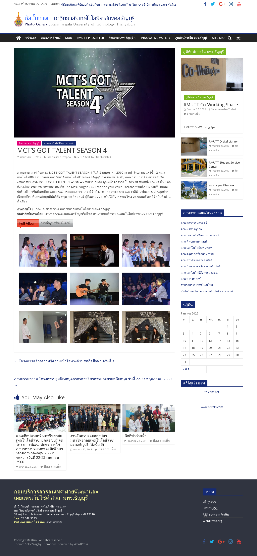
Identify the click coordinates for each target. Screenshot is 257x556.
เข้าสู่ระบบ (209, 501)
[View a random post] (238, 38)
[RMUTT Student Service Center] (194, 161)
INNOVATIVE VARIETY (155, 38)
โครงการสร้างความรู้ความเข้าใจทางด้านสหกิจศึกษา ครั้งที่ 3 (64, 361)
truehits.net (212, 392)
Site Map (218, 38)
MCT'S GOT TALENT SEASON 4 (94, 157)
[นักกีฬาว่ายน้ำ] (148, 406)
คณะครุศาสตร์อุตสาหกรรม (197, 254)
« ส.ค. (186, 369)
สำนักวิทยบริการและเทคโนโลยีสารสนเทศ (207, 291)
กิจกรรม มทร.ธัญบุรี (121, 38)
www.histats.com (212, 407)
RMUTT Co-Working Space (211, 104)
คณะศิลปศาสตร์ (191, 279)
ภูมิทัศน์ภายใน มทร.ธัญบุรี (191, 38)
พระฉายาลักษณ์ (50, 38)
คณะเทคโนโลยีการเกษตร (197, 248)
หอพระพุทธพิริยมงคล (222, 185)
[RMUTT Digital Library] (194, 140)
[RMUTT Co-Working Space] (212, 60)
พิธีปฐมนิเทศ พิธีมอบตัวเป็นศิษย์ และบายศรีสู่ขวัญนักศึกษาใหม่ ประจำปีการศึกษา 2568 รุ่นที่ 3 (118, 4)
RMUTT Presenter (90, 38)
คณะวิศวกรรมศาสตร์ (194, 223)
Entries (210, 508)
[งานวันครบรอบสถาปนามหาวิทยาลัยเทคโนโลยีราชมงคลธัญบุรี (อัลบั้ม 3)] (94, 406)
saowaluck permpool (59, 157)
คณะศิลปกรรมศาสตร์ (194, 241)
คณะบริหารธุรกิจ (191, 229)
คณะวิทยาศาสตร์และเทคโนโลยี (200, 266)
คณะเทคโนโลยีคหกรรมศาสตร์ (200, 235)
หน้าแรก (30, 38)
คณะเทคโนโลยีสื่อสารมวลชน (59, 143)
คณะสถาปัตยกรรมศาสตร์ (196, 260)
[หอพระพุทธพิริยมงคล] (194, 183)
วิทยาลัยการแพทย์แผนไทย (197, 285)
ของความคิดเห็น (216, 514)
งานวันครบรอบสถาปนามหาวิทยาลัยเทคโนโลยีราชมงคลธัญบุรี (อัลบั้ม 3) (91, 440)
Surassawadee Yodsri (223, 109)
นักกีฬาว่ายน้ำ (135, 435)
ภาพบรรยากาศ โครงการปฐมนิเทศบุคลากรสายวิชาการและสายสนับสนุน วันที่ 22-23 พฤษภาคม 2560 (92, 381)
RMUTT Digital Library (223, 141)
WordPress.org (212, 521)
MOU (68, 38)
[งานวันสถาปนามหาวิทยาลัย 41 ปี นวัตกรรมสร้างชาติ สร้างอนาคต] (45, 222)
